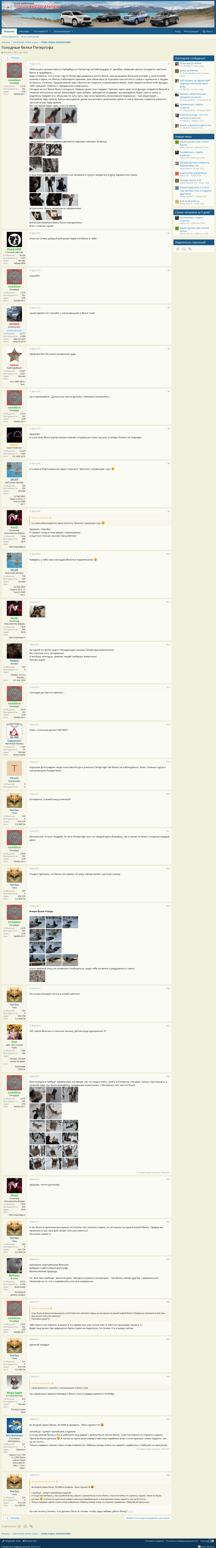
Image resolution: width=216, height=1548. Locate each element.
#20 (168, 988)
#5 (169, 348)
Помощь (204, 1540)
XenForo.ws (35, 1546)
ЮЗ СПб (21, 821)
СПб (23, 91)
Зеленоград (19, 1287)
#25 (168, 1259)
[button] (50, 31)
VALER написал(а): (40, 517)
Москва (21, 260)
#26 (168, 1302)
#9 (169, 511)
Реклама (24, 31)
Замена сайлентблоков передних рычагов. (193, 95)
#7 (169, 428)
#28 (168, 1376)
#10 (168, 554)
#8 (169, 463)
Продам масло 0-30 (190, 180)
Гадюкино (20, 1449)
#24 (168, 1222)
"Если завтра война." (191, 63)
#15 (168, 761)
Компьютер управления (193, 172)
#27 (168, 1339)
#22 (168, 1076)
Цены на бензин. (189, 70)
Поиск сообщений (30, 36)
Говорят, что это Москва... (18, 676)
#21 (168, 1025)
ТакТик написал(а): (40, 1308)
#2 (169, 233)
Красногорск (19, 339)
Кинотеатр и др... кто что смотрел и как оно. (194, 116)
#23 (168, 1179)
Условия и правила (154, 1540)
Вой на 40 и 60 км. (190, 201)
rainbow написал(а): (41, 1383)
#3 (169, 270)
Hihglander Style (12, 1540)
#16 (168, 794)
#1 (169, 64)
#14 (168, 724)
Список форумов (10, 36)
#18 (168, 868)
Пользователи (62, 31)
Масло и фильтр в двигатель (196, 125)
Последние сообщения (190, 58)
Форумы (9, 31)
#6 (169, 391)
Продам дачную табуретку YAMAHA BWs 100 (194, 164)
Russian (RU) (31, 1540)
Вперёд (15, 57)
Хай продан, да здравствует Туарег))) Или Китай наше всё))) (195, 83)
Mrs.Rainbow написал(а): (43, 1481)
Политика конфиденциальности (182, 1540)
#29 (168, 1419)
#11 (168, 602)
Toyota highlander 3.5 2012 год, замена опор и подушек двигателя (196, 190)
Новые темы (183, 136)
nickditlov (8, 52)
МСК (23, 541)
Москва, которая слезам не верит (17, 1060)
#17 (168, 831)
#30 (168, 1475)
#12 (168, 644)
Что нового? (41, 31)
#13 (168, 687)
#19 (168, 906)
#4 (169, 307)
